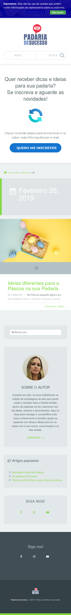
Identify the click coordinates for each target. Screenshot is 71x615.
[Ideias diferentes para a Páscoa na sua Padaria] (35, 240)
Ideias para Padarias (37, 268)
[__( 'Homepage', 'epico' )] (35, 591)
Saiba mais (33, 437)
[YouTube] (48, 512)
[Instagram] (34, 512)
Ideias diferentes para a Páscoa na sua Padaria (33, 285)
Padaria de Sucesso (19, 599)
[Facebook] (21, 512)
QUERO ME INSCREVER (37, 148)
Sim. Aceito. (58, 12)
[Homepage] (35, 34)
